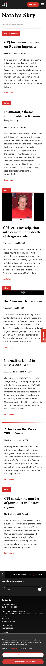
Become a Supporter (20, 574)
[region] (23, 649)
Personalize (22, 655)
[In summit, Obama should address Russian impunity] (23, 144)
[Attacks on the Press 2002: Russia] (23, 453)
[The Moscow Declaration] (23, 292)
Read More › (9, 92)
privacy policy (13, 648)
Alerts (6, 190)
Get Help (33, 4)
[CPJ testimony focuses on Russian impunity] (23, 66)
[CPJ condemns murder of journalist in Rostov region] (23, 525)
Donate (39, 574)
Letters (6, 103)
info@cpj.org (6, 632)
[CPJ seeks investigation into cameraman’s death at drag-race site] (23, 207)
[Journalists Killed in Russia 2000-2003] (23, 386)
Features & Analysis (11, 33)
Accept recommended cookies (22, 661)
